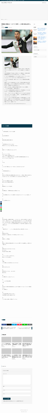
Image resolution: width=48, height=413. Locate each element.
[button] (4, 324)
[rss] (44, 0)
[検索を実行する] (45, 24)
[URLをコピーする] (29, 324)
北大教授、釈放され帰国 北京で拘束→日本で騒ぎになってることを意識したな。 (42, 38)
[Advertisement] (24, 12)
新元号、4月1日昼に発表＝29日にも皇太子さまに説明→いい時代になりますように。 (42, 29)
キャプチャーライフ (7, 2)
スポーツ (6, 27)
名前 (3, 386)
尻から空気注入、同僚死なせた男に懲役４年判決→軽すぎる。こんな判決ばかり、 (42, 33)
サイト (4, 393)
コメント (4, 373)
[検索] (45, 0)
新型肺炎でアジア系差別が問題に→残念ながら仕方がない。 (42, 42)
